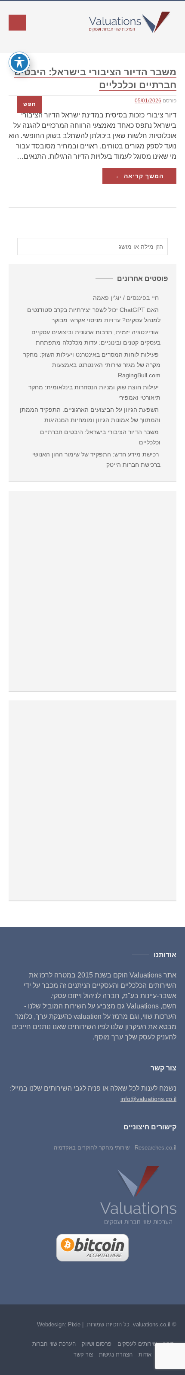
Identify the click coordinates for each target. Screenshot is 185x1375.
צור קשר (83, 1354)
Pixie (74, 1324)
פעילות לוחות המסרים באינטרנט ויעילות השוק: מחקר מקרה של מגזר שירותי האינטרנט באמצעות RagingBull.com (91, 365)
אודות (145, 1354)
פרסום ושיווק (96, 1344)
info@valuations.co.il (148, 1098)
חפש (29, 104)
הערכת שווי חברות (54, 1344)
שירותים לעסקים (137, 1344)
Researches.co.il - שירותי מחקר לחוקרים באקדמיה (115, 1147)
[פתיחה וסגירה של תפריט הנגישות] (19, 62)
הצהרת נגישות (116, 1354)
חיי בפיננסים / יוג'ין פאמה (126, 297)
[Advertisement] (92, 591)
